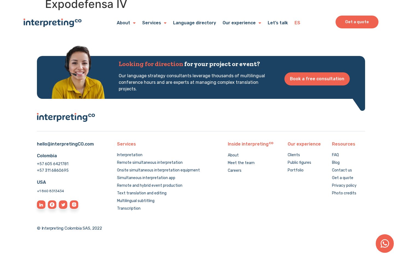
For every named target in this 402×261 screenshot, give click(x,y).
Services (151, 22)
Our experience (239, 22)
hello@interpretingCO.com (65, 144)
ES (297, 22)
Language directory (194, 22)
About (123, 22)
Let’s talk (278, 22)
